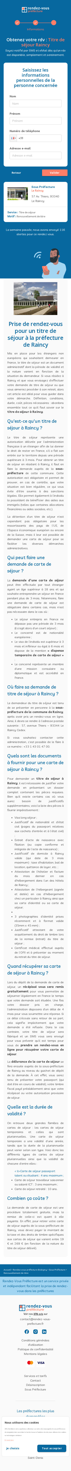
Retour (16, 172)
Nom (13, 96)
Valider (55, 172)
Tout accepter (52, 1448)
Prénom (15, 113)
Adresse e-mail (20, 148)
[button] (13, 138)
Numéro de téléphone (25, 131)
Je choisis (12, 1448)
